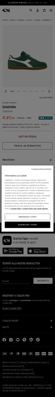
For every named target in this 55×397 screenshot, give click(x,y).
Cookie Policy (16, 208)
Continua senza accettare (41, 169)
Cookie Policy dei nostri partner (35, 208)
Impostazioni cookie (28, 217)
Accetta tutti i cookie (27, 225)
